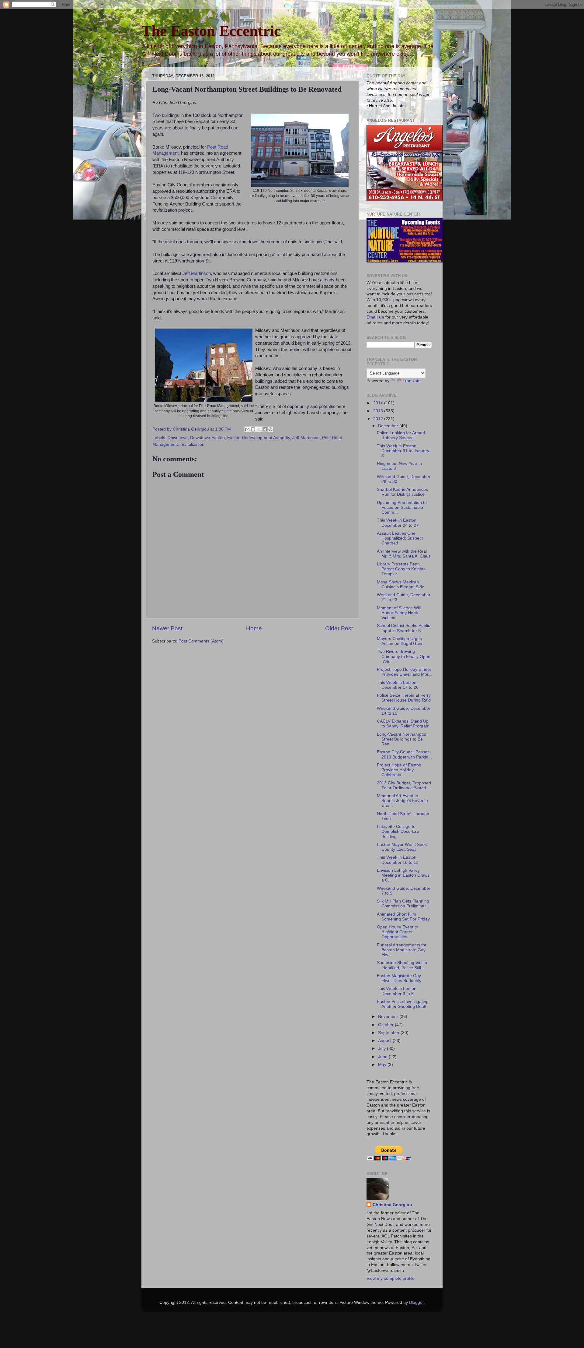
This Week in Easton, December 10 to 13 (398, 859)
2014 (378, 403)
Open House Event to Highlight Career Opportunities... (397, 932)
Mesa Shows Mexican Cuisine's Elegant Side (400, 584)
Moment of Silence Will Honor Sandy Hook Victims (399, 613)
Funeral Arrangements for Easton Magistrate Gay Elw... (401, 950)
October (386, 1024)
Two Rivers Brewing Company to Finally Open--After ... (404, 656)
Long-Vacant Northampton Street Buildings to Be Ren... (402, 739)
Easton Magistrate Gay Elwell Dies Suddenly (399, 978)
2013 (378, 411)
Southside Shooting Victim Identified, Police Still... (402, 965)
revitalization (192, 444)
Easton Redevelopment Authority (258, 437)
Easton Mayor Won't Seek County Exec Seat (402, 847)
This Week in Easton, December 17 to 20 (398, 685)
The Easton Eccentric (211, 30)
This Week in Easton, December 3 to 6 (397, 991)
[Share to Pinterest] (270, 429)
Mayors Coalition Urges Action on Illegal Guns (400, 641)
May (383, 1064)
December (388, 426)
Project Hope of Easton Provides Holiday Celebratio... (399, 770)
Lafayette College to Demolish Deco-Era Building (398, 831)
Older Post (339, 628)
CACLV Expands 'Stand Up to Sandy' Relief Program (403, 723)
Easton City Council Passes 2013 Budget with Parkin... (404, 754)
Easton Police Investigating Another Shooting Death (403, 1004)
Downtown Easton (207, 437)
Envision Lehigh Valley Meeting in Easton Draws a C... (403, 875)
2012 (378, 419)
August (385, 1040)
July (382, 1048)
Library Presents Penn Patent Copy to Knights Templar (401, 569)
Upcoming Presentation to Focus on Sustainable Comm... (402, 507)
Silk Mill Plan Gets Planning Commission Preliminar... (403, 903)
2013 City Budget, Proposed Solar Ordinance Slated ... (404, 785)
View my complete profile (391, 1278)
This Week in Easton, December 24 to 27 (398, 522)
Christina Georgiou (191, 429)
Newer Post (167, 628)
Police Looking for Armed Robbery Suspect (401, 435)
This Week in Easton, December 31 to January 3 (403, 451)
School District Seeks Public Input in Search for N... (403, 628)
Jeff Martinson (196, 273)
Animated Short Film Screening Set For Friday (403, 916)
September (389, 1032)
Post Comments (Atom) (201, 641)
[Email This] (247, 429)
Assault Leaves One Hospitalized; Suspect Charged (400, 538)
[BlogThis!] (253, 429)
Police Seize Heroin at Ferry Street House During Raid (404, 697)
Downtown (178, 437)
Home (254, 628)
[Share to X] (259, 429)
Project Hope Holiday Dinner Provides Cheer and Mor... (404, 672)
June (383, 1056)
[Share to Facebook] (265, 429)
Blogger (416, 1302)
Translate (412, 380)
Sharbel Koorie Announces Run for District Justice (402, 492)
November (388, 1016)
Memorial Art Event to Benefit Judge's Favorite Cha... (402, 801)
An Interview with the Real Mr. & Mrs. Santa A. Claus (404, 553)
